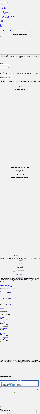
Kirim (8, 413)
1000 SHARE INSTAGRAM (3, 317)
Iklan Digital (3, 7)
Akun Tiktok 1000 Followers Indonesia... (5, 333)
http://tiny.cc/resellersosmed (21, 175)
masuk (4, 314)
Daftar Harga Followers (5, 5)
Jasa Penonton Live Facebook (6, 10)
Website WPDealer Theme (3, 320)
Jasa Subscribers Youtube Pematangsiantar (13, 31)
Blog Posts (3, 19)
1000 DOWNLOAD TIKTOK (3, 325)
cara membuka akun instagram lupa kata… (13, 385)
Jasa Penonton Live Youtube (6, 14)
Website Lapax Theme (3, 338)
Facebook (1, 21)
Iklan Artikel (3, 6)
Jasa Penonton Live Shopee (5, 12)
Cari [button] (8, 2)
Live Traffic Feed (19, 380)
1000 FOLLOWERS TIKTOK (3, 331)
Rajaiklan (10, 32)
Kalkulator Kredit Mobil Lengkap (6, 17)
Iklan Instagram (4, 8)
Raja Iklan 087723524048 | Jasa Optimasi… (13, 383)
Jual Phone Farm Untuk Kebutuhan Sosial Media (8, 16)
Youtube (1, 28)
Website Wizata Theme (3, 328)
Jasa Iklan (3, 9)
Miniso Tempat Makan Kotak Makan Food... (6, 327)
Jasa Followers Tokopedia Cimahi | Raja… (13, 384)
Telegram (1, 25)
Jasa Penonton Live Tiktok (5, 13)
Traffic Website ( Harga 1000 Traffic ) (5, 77)
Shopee (1, 23)
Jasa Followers (20, 32)
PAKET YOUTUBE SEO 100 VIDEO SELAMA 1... (5, 336)
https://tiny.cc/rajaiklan (20, 277)
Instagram (1, 22)
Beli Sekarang (6, 319)
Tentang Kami (4, 18)
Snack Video (2, 24)
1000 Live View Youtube (3, 322)
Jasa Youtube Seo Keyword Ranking (7, 15)
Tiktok (1, 26)
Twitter (1, 27)
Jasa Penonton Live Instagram (6, 11)
